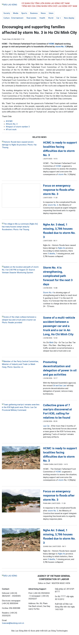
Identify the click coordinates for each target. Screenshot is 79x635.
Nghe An (61, 248)
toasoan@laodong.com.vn (13, 623)
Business (34, 13)
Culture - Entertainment (13, 18)
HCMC (51, 44)
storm (61, 174)
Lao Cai (46, 426)
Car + (58, 18)
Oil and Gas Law (59, 385)
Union (51, 13)
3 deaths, (51, 253)
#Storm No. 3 (11, 124)
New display (69, 18)
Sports (24, 13)
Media (15, 13)
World (50, 18)
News (43, 13)
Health (42, 18)
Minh (51, 342)
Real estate (31, 18)
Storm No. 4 (48, 292)
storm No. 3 (60, 46)
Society (6, 13)
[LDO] (21, 145)
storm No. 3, (53, 205)
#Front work (11, 129)
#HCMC (9, 121)
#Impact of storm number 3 (18, 127)
